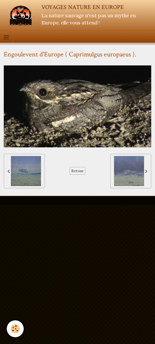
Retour (77, 170)
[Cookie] (15, 328)
